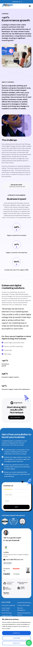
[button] (29, 6)
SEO (24, 187)
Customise (16, 638)
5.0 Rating (16, 574)
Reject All (16, 643)
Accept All (16, 633)
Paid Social (19, 187)
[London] (5, 547)
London (6, 552)
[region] (16, 631)
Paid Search (12, 187)
